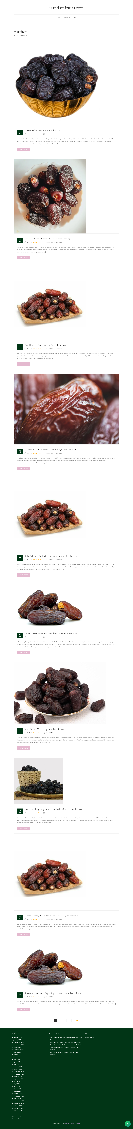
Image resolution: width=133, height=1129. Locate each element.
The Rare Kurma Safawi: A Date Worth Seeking (47, 238)
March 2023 (17, 1098)
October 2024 (18, 1076)
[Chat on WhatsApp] (128, 1124)
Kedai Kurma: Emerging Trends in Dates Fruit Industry (51, 633)
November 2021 (19, 1108)
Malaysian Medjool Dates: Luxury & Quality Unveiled (50, 449)
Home (58, 17)
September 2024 (19, 1079)
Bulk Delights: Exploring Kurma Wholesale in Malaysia (51, 556)
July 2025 (16, 1054)
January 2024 (18, 1093)
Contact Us (15, 1119)
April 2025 (17, 1062)
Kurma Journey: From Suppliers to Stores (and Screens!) (52, 915)
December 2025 (19, 1042)
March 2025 (17, 1064)
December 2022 (19, 1101)
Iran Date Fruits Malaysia (72, 1123)
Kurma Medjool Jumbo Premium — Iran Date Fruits (65, 1045)
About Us (67, 17)
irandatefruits (37, 134)
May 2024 (17, 1084)
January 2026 (18, 1040)
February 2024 (18, 1091)
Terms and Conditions (93, 1040)
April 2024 (17, 1086)
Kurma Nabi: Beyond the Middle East (42, 130)
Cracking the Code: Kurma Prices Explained (46, 345)
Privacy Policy (90, 1037)
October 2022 (18, 1106)
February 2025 (18, 1067)
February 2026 (18, 1037)
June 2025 (17, 1057)
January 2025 (18, 1069)
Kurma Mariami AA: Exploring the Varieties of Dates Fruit (53, 993)
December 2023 (19, 1096)
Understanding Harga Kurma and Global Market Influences (53, 809)
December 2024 (19, 1071)
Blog (75, 17)
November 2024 (19, 1074)
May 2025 (17, 1059)
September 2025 (19, 1049)
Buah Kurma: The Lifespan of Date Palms (44, 729)
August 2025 (17, 1052)
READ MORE (24, 149)
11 (71, 1020)
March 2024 (17, 1089)
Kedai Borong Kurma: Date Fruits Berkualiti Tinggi (65, 1042)
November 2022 (19, 1103)
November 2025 (19, 1045)
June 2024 (17, 1081)
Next (76, 1020)
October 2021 (18, 1111)
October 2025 (18, 1047)
